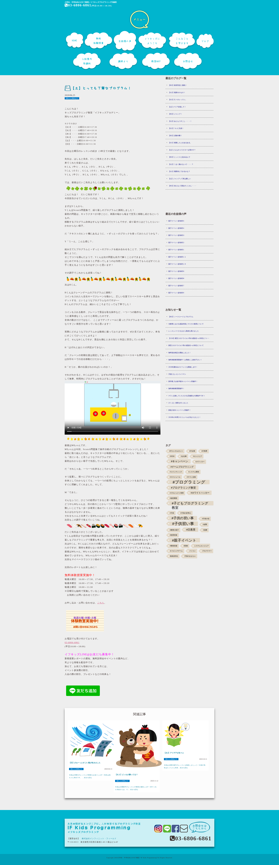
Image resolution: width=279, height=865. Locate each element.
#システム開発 (193, 472)
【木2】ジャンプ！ (175, 114)
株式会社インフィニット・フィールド (99, 838)
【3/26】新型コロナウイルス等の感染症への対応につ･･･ (188, 338)
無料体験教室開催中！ (176, 388)
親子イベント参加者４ (176, 228)
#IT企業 (192, 451)
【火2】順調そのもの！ (176, 92)
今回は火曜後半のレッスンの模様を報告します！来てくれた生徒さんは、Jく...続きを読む (136, 788)
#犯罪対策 (173, 535)
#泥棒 (205, 530)
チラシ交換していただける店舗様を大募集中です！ (186, 396)
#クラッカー (200, 461)
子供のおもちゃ (190, 556)
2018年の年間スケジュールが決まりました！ (184, 417)
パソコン (192, 551)
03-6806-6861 (79, 5)
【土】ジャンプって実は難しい (179, 179)
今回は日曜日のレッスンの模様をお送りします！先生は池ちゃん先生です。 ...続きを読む (90, 776)
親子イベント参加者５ (176, 221)
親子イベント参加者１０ (177, 264)
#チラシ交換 (191, 477)
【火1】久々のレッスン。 (177, 99)
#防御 (186, 546)
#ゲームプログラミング (182, 467)
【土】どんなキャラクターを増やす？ (182, 150)
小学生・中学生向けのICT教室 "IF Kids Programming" (137, 857)
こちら (100, 603)
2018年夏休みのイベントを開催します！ (182, 367)
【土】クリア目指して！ (177, 107)
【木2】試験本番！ (175, 135)
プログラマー (207, 551)
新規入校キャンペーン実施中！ (179, 410)
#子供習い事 (183, 524)
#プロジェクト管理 (177, 493)
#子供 (172, 513)
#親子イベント (184, 540)
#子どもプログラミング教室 (190, 503)
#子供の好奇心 (185, 513)
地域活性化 (174, 556)
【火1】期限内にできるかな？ (179, 171)
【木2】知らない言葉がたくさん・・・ (182, 186)
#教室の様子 (174, 530)
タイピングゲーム (176, 551)
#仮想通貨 (173, 498)
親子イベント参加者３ (176, 235)
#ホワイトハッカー (200, 492)
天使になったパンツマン (177, 374)
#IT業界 (204, 451)
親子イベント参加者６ (176, 293)
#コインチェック (176, 472)
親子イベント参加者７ (176, 285)
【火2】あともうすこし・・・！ (180, 121)
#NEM (172, 456)
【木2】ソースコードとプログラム (180, 317)
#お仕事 (184, 456)
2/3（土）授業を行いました (178, 403)
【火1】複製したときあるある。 (180, 143)
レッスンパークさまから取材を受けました (183, 331)
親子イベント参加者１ (176, 249)
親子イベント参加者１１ (177, 257)
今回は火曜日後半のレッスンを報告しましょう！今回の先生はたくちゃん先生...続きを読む (184, 766)
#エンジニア (197, 456)
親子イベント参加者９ (176, 271)
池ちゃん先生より (72, 98)
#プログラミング (189, 482)
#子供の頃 (205, 518)
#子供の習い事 (183, 518)
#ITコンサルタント (176, 451)
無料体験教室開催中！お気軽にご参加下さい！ (185, 360)
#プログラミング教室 (183, 487)
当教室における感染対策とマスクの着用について (186, 324)
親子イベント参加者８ (176, 278)
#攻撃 (205, 524)
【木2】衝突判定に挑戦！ (177, 85)
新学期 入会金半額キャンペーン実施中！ (183, 381)
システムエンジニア (201, 546)
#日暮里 (190, 529)
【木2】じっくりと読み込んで (179, 157)
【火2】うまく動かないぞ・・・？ (180, 164)
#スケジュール (175, 477)
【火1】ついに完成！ (176, 128)
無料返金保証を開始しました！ (179, 352)
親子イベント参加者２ (176, 242)
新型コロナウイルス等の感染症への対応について (186, 345)
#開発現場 (173, 546)
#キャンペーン (179, 461)
